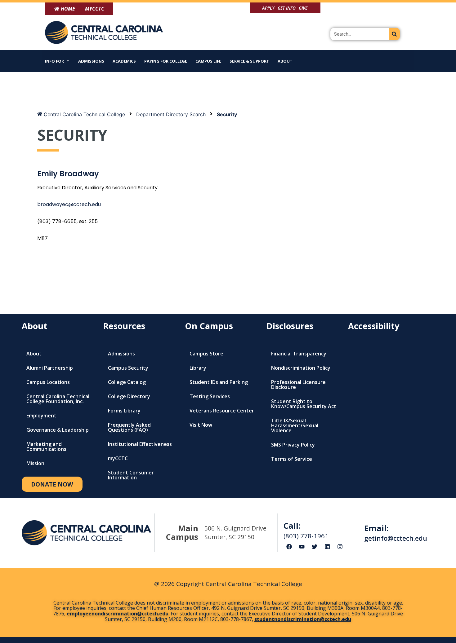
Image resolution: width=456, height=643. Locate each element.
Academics (124, 61)
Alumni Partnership (49, 367)
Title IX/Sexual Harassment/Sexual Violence (294, 425)
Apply (268, 8)
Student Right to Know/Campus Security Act (303, 404)
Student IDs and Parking (219, 382)
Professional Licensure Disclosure (298, 384)
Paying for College (165, 61)
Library (198, 367)
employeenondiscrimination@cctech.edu (117, 613)
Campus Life (208, 61)
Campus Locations (48, 382)
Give (303, 8)
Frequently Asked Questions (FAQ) (129, 427)
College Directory (129, 396)
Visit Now (201, 424)
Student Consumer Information (131, 475)
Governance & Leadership (57, 429)
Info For (54, 61)
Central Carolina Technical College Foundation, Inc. (57, 399)
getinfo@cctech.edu (395, 538)
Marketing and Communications (46, 446)
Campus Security (128, 367)
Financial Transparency (298, 353)
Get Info (287, 8)
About (285, 61)
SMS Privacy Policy (293, 444)
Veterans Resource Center (222, 410)
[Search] (394, 34)
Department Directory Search (171, 114)
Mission (35, 463)
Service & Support (249, 61)
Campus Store (206, 353)
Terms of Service (291, 459)
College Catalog (127, 382)
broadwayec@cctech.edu (69, 204)
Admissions (91, 61)
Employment (41, 415)
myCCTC (118, 458)
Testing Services (210, 396)
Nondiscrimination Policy (300, 367)
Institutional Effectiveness (140, 444)
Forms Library (124, 410)
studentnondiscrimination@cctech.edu (302, 619)
